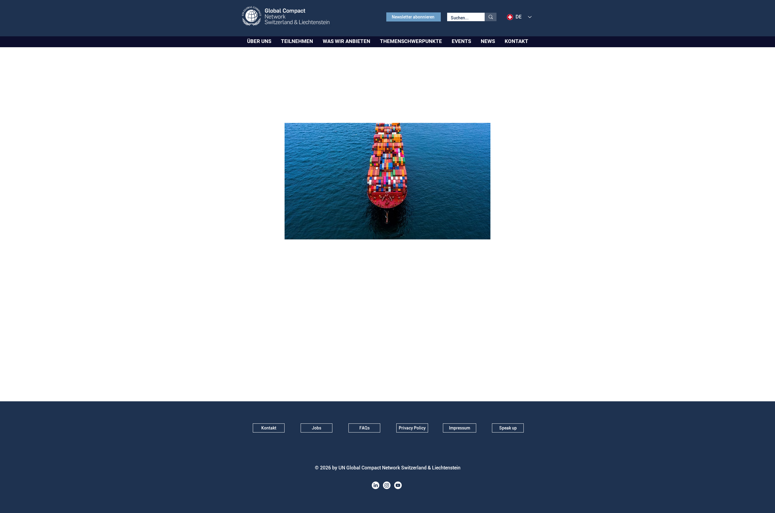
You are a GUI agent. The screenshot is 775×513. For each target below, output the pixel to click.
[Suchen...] (490, 17)
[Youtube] (398, 485)
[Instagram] (387, 485)
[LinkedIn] (375, 485)
